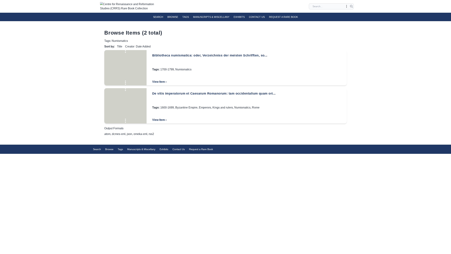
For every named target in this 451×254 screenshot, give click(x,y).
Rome (256, 107)
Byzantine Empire (186, 107)
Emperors (205, 107)
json (129, 133)
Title (119, 46)
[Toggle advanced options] (346, 6)
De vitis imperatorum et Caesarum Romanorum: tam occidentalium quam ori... (214, 93)
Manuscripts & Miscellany (211, 17)
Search (158, 17)
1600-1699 (167, 107)
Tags (185, 17)
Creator (129, 46)
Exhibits (239, 17)
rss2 (151, 133)
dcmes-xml (118, 133)
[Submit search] (351, 6)
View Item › (159, 81)
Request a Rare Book (283, 17)
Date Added (143, 46)
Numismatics (183, 69)
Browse (172, 17)
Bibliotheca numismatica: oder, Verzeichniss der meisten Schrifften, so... (209, 55)
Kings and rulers (222, 107)
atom (107, 133)
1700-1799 (167, 69)
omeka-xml (140, 133)
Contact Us (257, 17)
